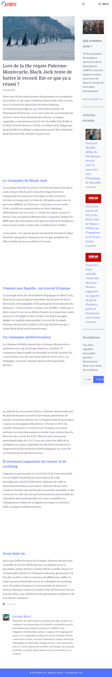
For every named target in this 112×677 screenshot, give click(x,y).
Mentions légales (55, 673)
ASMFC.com (41, 673)
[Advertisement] (39, 159)
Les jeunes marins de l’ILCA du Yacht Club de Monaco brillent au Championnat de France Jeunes (93, 224)
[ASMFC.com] (9, 4)
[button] (83, 4)
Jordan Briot (22, 617)
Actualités (11, 604)
